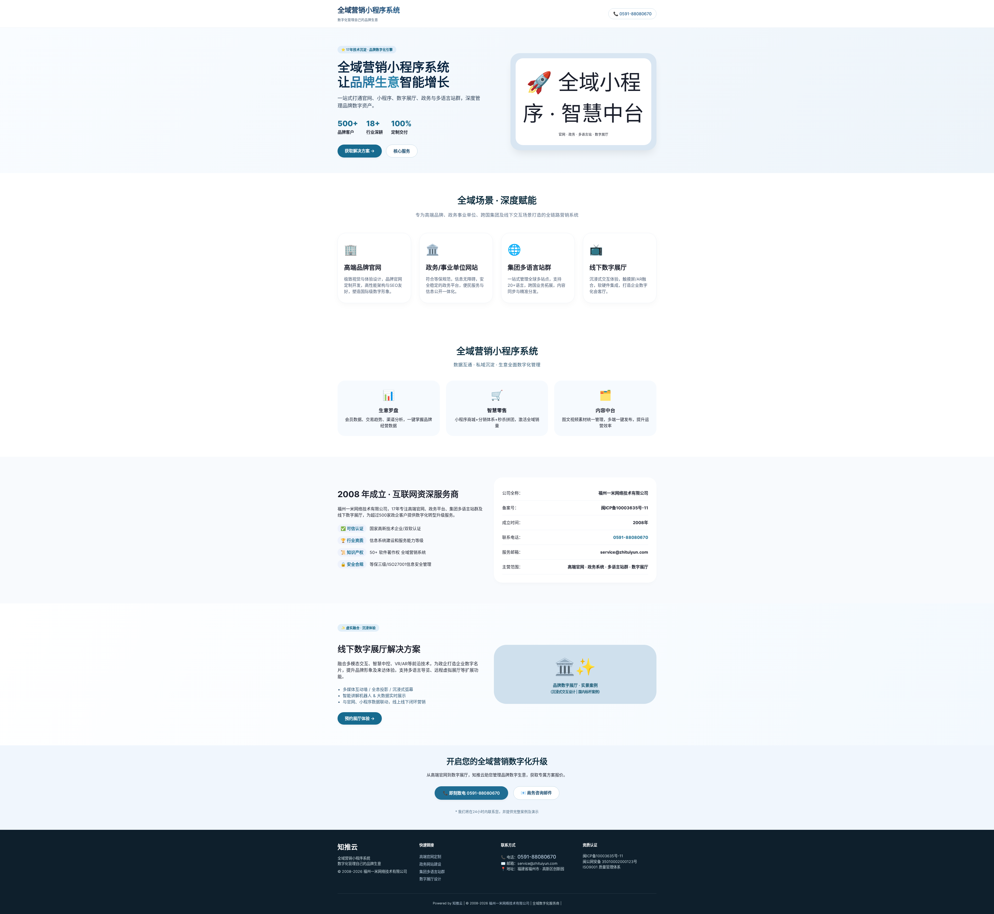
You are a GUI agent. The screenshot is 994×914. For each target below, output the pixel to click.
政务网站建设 (430, 864)
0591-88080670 (630, 537)
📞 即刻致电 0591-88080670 (471, 793)
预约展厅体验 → (360, 718)
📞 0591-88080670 (632, 13)
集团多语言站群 (432, 871)
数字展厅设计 (430, 879)
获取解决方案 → (360, 150)
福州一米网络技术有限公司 (509, 903)
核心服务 (401, 151)
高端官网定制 (430, 856)
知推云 (457, 903)
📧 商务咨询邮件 (536, 792)
